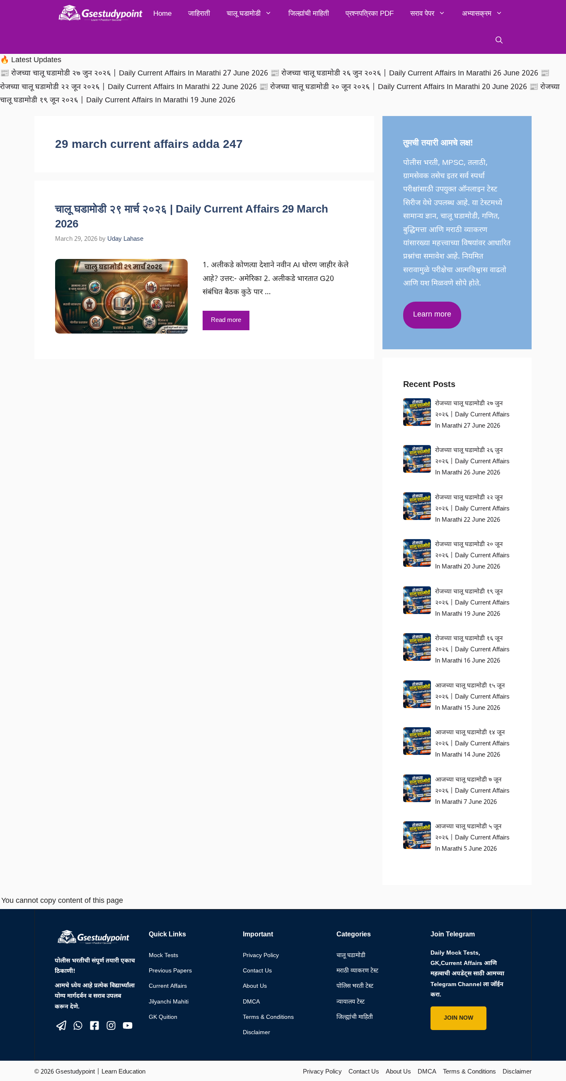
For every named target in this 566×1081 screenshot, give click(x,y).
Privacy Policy (261, 956)
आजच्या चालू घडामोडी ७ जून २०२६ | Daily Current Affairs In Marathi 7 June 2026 (472, 791)
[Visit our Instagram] (111, 1025)
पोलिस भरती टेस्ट (354, 986)
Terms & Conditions (268, 1017)
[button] (499, 40)
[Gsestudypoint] (99, 13)
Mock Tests (163, 956)
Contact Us (257, 971)
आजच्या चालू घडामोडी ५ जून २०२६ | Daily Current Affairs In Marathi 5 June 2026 (472, 838)
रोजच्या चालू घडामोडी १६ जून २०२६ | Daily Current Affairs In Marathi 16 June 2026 (472, 650)
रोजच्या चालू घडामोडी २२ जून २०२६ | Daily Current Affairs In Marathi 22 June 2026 (472, 509)
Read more (226, 320)
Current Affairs (168, 986)
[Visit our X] (61, 1025)
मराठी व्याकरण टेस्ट (357, 971)
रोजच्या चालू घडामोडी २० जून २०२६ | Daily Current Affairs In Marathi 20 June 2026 (472, 556)
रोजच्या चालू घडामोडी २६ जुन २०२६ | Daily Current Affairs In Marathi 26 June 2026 (472, 462)
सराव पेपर (422, 13)
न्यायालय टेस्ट (350, 1002)
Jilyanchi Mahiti (169, 1002)
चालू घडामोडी (244, 13)
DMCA (251, 1002)
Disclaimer (256, 1033)
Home (162, 13)
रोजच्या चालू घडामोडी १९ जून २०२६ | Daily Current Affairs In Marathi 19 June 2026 (472, 603)
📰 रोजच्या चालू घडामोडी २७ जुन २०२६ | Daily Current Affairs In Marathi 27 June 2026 (135, 73)
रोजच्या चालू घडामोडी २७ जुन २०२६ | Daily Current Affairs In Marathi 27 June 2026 (472, 415)
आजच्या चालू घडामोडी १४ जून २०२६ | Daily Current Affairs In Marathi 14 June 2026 (472, 744)
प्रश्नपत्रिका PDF (370, 13)
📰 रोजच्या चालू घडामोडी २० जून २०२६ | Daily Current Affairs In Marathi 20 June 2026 (394, 87)
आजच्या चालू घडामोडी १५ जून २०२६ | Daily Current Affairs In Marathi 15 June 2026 (472, 697)
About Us (255, 986)
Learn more (432, 314)
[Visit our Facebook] (94, 1025)
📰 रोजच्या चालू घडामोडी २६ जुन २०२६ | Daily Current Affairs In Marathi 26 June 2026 (405, 73)
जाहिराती (199, 13)
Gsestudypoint (75, 1072)
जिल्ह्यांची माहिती (308, 13)
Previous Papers (170, 971)
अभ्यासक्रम (476, 13)
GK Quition (163, 1017)
